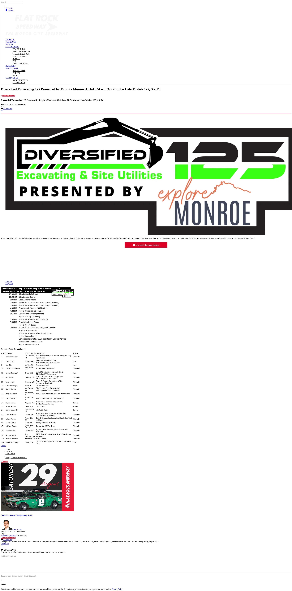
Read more (5, 544)
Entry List (9, 284)
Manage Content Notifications (16, 458)
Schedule (8, 282)
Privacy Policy (17, 576)
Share (5, 462)
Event (7, 450)
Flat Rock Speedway (8, 536)
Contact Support (30, 576)
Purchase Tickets (9, 538)
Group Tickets (146, 275)
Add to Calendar (9, 96)
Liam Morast (10, 454)
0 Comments (7, 109)
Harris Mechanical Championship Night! (17, 515)
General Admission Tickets (147, 245)
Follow (3, 446)
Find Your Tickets (146, 260)
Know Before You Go (146, 252)
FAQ (146, 267)
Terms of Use (6, 576)
